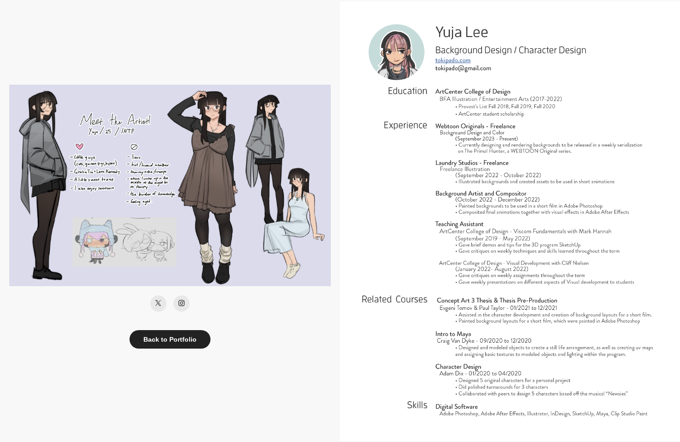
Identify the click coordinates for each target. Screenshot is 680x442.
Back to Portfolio (170, 339)
